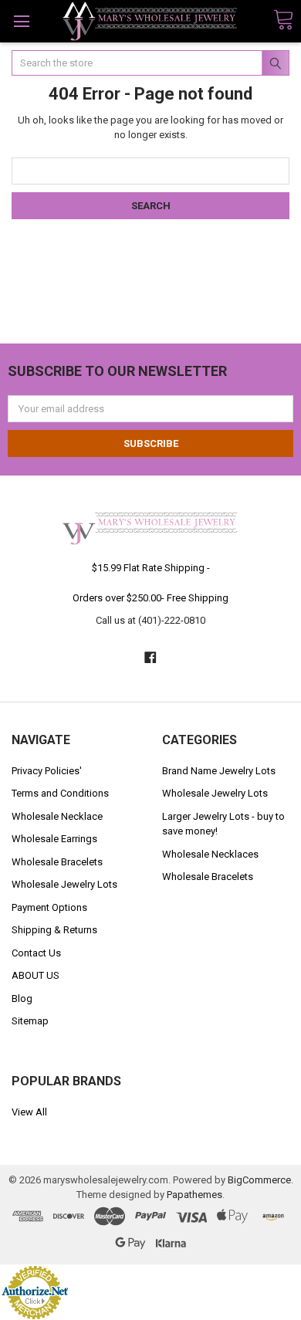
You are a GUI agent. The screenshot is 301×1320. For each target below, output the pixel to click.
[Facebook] (150, 657)
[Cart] (283, 20)
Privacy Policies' (47, 771)
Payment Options (49, 907)
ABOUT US (35, 975)
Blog (22, 998)
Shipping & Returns (54, 930)
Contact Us (36, 953)
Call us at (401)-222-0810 (150, 620)
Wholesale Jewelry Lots (64, 884)
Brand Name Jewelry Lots (219, 771)
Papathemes (194, 1194)
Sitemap (30, 1021)
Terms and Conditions (60, 793)
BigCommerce (259, 1180)
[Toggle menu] (21, 21)
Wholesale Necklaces (210, 854)
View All (29, 1112)
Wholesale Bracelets (57, 862)
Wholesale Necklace (57, 816)
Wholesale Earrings (54, 838)
